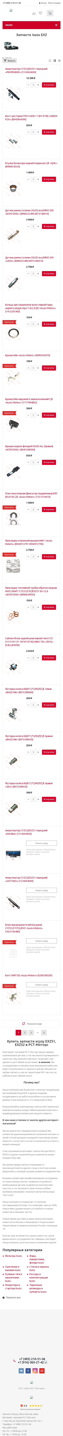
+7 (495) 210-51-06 (12, 3)
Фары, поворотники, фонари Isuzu (37, 1259)
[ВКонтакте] (21, 1370)
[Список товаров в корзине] (50, 15)
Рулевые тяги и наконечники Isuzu (13, 1277)
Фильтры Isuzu (13, 1256)
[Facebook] (28, 1370)
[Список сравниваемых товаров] (33, 14)
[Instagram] (35, 1370)
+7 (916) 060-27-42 (31, 1362)
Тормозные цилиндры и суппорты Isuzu (37, 1288)
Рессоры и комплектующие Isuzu (38, 1277)
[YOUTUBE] (42, 1370)
